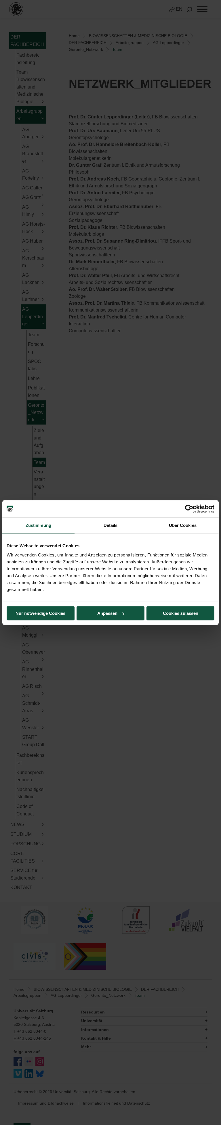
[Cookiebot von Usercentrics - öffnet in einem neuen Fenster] (189, 508)
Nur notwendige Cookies (40, 613)
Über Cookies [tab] (183, 525)
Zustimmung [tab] (38, 525)
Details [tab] (111, 525)
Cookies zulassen (180, 613)
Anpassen (107, 613)
